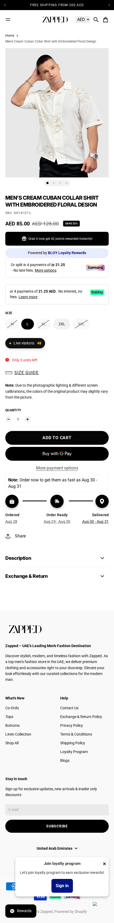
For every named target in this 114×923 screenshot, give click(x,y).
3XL (81, 324)
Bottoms (12, 725)
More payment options (57, 468)
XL (43, 324)
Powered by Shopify (70, 911)
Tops (9, 717)
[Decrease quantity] (8, 419)
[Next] (109, 5)
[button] (57, 373)
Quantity (13, 410)
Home (9, 35)
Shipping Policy (72, 743)
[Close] (104, 863)
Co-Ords (12, 708)
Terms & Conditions (76, 734)
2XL (62, 324)
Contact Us (69, 708)
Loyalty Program (74, 752)
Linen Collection (18, 734)
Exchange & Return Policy (81, 717)
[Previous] (6, 5)
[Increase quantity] (27, 419)
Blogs (64, 760)
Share (20, 536)
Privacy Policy (71, 725)
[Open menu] (8, 19)
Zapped (46, 911)
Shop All (12, 743)
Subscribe (57, 826)
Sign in (62, 885)
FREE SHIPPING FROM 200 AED (57, 5)
